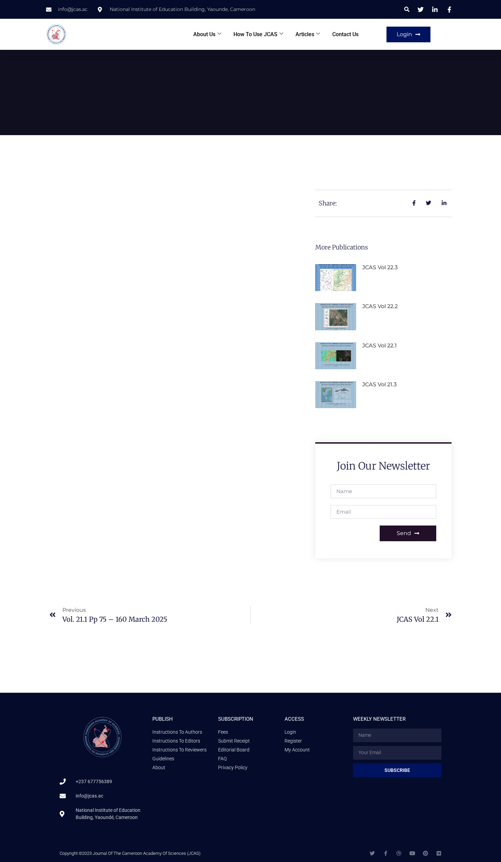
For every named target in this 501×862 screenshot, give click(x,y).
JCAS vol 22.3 (380, 267)
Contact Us (345, 34)
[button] (406, 9)
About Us (204, 34)
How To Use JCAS (255, 34)
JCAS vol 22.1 (379, 345)
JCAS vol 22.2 (380, 306)
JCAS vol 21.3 (379, 384)
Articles (304, 34)
